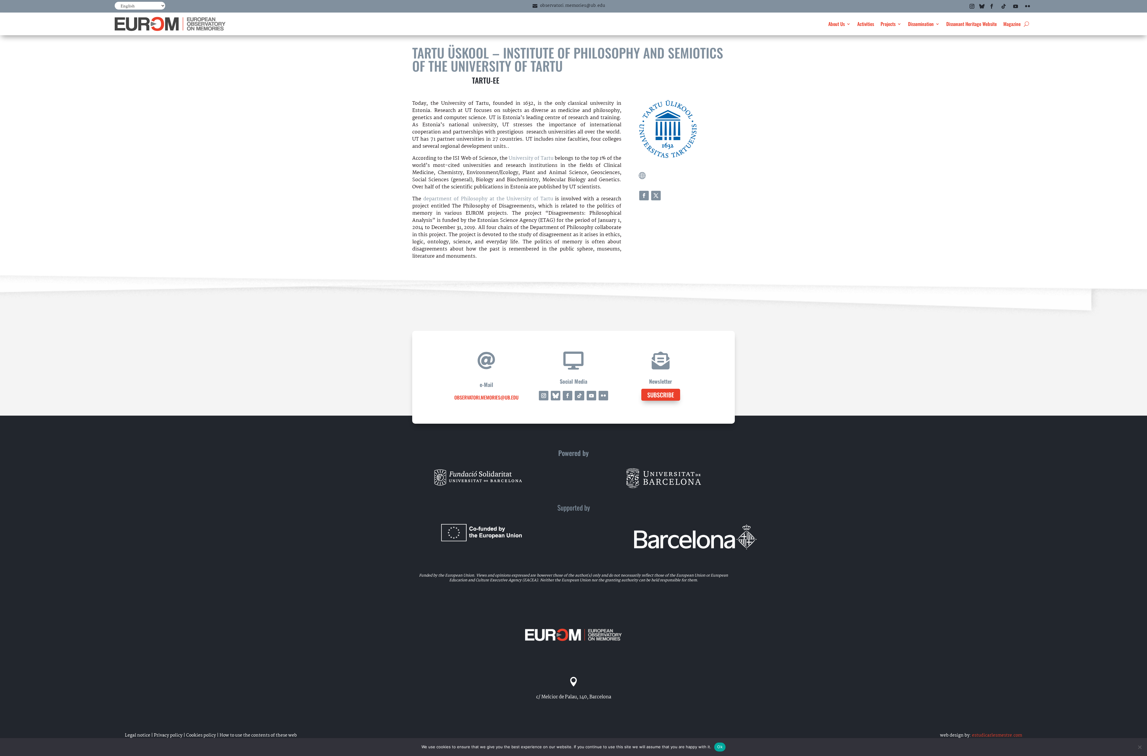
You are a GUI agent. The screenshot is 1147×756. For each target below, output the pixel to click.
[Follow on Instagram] (972, 6)
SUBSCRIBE (660, 394)
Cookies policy (201, 735)
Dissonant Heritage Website (971, 23)
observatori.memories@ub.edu (572, 5)
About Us (836, 23)
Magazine (1012, 23)
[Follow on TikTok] (1003, 6)
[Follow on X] (656, 195)
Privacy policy (168, 735)
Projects (888, 23)
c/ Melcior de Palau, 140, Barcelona (573, 697)
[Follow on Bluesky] (982, 6)
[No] (1140, 747)
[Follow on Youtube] (1015, 6)
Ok (720, 746)
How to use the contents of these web (258, 735)
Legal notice (137, 735)
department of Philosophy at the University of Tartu (488, 199)
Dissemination (921, 23)
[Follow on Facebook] (991, 6)
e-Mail (486, 384)
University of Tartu (531, 158)
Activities (865, 23)
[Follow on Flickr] (1027, 6)
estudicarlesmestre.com (997, 735)
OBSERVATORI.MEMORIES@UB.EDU (486, 397)
